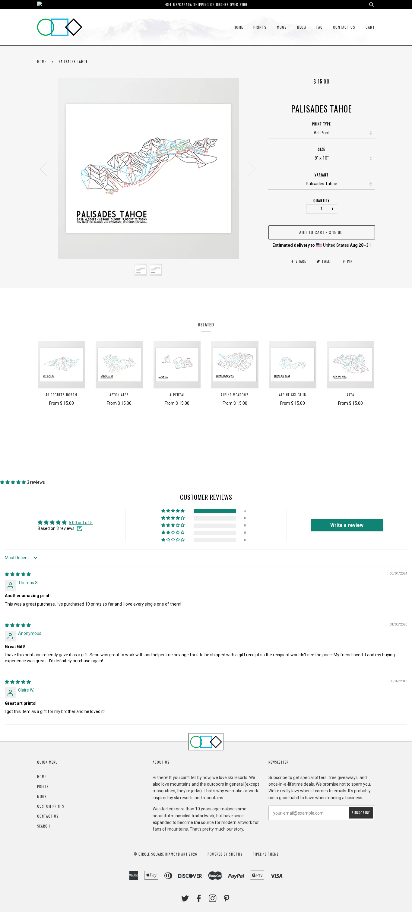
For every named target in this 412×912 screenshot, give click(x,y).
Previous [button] (47, 168)
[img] (18, 574)
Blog (301, 27)
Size (321, 149)
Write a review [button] (346, 525)
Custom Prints (50, 806)
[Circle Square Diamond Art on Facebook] (199, 900)
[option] (148, 168)
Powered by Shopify (225, 854)
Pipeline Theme (266, 854)
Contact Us (344, 27)
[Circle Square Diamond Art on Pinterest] (227, 900)
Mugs (282, 27)
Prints (260, 27)
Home (238, 27)
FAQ (319, 27)
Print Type (321, 124)
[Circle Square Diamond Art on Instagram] (213, 900)
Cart (370, 27)
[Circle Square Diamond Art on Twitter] (185, 900)
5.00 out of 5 (81, 522)
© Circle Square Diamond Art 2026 (165, 854)
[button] (13, 482)
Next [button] (248, 168)
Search (43, 826)
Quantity (321, 200)
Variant (321, 175)
